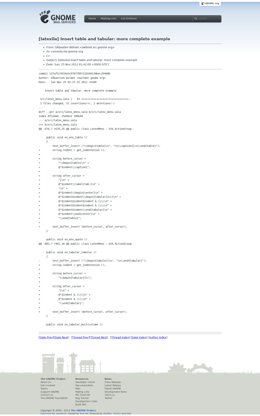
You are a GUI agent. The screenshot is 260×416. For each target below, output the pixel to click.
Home (92, 18)
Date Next (61, 337)
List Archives (129, 18)
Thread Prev (80, 337)
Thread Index (120, 337)
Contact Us (47, 395)
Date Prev (46, 337)
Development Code (86, 401)
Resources (82, 379)
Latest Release (113, 385)
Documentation (84, 385)
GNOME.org (211, 3)
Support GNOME (50, 392)
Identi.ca (110, 395)
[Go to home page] (63, 24)
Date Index (139, 337)
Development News (116, 392)
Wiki (77, 388)
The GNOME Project (53, 379)
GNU (128, 413)
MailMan (107, 413)
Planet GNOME (113, 388)
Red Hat (84, 413)
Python (117, 413)
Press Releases (113, 382)
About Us (46, 382)
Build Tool (80, 404)
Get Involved (48, 385)
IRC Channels (82, 395)
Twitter (108, 398)
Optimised (46, 413)
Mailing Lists (108, 18)
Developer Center (85, 382)
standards (61, 413)
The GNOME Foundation (54, 398)
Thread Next (98, 337)
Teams (44, 388)
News (108, 379)
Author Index (157, 337)
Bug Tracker (82, 398)
